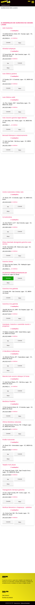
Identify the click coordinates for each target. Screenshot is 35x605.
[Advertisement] (17, 14)
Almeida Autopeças (9, 48)
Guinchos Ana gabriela (10, 288)
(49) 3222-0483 (6, 497)
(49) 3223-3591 (6, 251)
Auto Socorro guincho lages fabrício (14, 118)
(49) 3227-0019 (6, 314)
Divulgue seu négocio (7, 597)
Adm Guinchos (7, 28)
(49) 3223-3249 (6, 202)
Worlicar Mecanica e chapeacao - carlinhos (17, 507)
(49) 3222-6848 (6, 336)
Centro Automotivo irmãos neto (12, 192)
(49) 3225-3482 (6, 107)
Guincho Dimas (7, 261)
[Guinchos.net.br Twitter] (3, 584)
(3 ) (14, 379)
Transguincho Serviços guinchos (13, 490)
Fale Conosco (5, 595)
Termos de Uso (17, 603)
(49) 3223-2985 (6, 411)
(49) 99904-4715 (7, 269)
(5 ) (14, 51)
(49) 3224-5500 (6, 475)
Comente (8, 42)
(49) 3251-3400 (6, 145)
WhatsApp (8, 278)
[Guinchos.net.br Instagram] (4, 584)
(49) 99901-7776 (7, 125)
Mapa (19, 42)
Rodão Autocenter (8, 439)
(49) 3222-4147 (6, 361)
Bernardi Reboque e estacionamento (14, 135)
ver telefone (14, 38)
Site (8, 63)
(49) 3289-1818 (6, 227)
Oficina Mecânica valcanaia (11, 422)
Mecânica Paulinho (8, 401)
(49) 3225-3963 (6, 450)
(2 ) (14, 328)
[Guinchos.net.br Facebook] (2, 584)
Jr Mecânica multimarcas (10, 351)
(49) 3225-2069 (6, 517)
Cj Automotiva (7, 217)
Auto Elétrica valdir (8, 97)
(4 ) (14, 30)
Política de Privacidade (25, 603)
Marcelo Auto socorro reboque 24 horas (15, 376)
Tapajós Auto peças (9, 465)
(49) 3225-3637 (6, 429)
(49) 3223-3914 (6, 84)
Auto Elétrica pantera (9, 74)
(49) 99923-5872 (7, 38)
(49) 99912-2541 (7, 386)
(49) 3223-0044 (6, 59)
